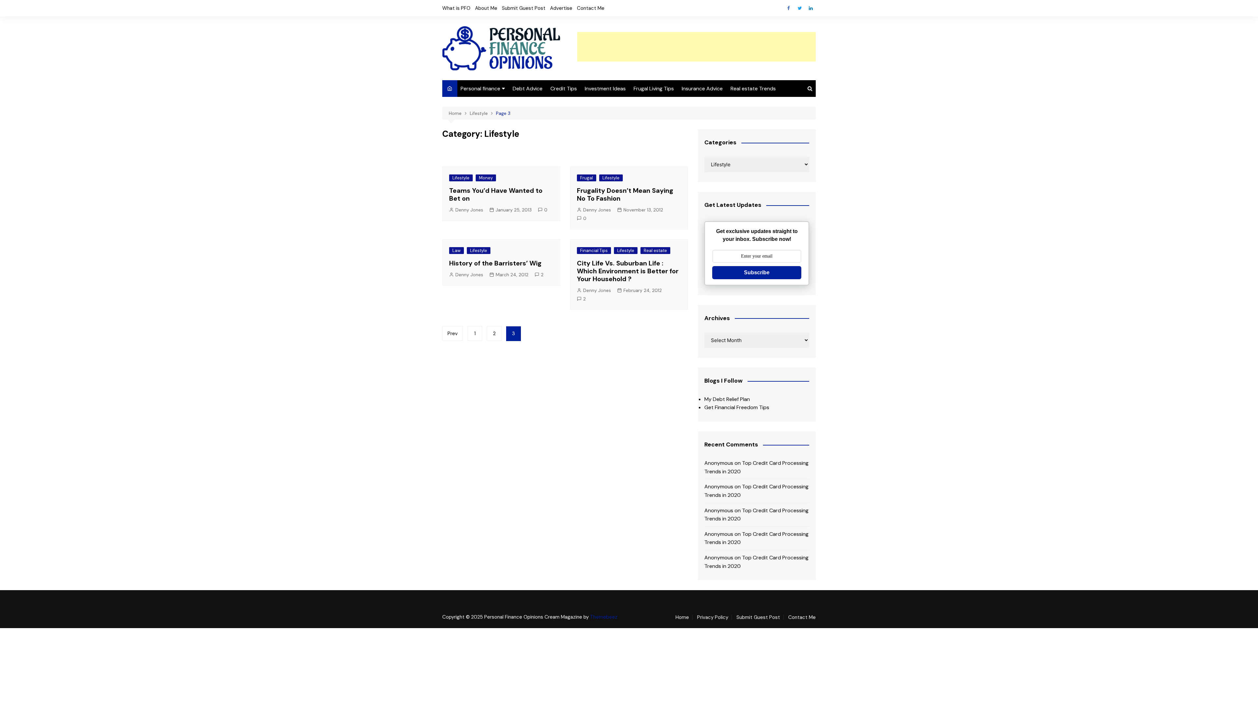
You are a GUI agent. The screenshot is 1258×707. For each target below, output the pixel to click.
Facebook (788, 8)
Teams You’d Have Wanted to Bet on (496, 194)
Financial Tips (594, 250)
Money (486, 178)
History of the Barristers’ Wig (495, 263)
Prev (453, 333)
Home (682, 617)
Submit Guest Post (523, 8)
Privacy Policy (712, 617)
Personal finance (480, 88)
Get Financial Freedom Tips (736, 407)
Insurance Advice (702, 88)
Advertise (561, 8)
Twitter (800, 8)
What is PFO (456, 8)
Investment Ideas (605, 88)
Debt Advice (528, 88)
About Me (486, 8)
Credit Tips (563, 88)
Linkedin (811, 8)
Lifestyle (460, 178)
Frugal (586, 178)
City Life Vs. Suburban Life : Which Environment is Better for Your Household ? (627, 271)
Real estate (655, 250)
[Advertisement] (696, 47)
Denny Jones (469, 210)
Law (456, 250)
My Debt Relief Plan (727, 399)
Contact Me (590, 8)
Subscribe (757, 272)
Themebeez (604, 617)
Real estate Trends (753, 88)
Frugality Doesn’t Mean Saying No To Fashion (625, 194)
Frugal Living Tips (654, 88)
